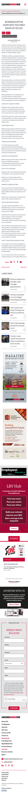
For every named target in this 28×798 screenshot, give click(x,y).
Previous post (6, 267)
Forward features (7, 746)
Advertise (4, 727)
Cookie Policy (5, 774)
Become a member (7, 752)
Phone (6, 675)
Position (7, 644)
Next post (23, 267)
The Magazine (6, 724)
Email (6, 667)
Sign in (4, 754)
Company (7, 652)
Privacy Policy (5, 772)
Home (3, 11)
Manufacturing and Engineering (9, 36)
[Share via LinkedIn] (11, 262)
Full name (7, 637)
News (3, 33)
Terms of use (5, 776)
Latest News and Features (12, 11)
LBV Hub (8, 33)
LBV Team (5, 730)
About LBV (5, 721)
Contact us (5, 735)
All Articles (4, 778)
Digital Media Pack (7, 743)
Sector (6, 660)
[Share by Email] (21, 262)
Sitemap (4, 780)
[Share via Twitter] (14, 262)
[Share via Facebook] (18, 262)
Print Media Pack (7, 741)
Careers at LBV (6, 733)
